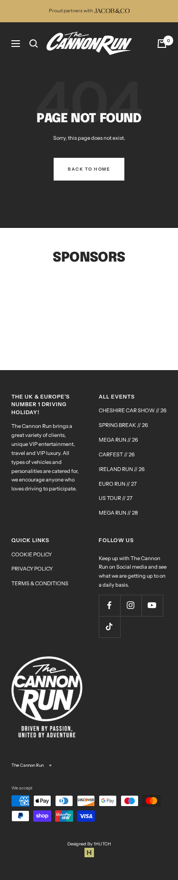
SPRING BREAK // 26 (123, 425)
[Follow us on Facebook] (109, 605)
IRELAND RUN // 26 (122, 469)
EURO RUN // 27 (118, 484)
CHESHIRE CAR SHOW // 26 (133, 410)
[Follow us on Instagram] (130, 605)
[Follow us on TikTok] (109, 626)
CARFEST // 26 (117, 454)
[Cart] (162, 43)
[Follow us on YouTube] (152, 605)
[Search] (33, 43)
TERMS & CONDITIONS (39, 583)
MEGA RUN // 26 (118, 439)
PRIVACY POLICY (32, 568)
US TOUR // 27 (115, 498)
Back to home (89, 169)
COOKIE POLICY (31, 554)
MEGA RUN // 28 (118, 512)
